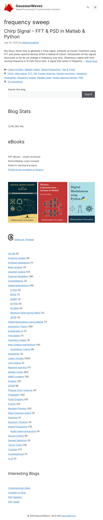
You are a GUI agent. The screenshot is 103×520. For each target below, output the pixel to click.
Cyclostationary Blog (19, 488)
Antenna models (17, 258)
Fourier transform (66, 73)
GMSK (13, 299)
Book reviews (15, 267)
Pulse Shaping (15, 399)
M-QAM (14, 308)
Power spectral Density (65, 77)
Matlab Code (44, 77)
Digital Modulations (18, 285)
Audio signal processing (23, 431)
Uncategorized (16, 454)
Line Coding (14, 363)
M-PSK (14, 303)
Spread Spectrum (17, 440)
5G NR (11, 253)
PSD (81, 77)
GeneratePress (68, 516)
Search (88, 94)
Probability (14, 395)
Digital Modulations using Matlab (25, 322)
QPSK (13, 317)
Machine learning (17, 367)
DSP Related (15, 497)
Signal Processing (50, 69)
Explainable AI (15, 331)
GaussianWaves (29, 6)
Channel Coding (16, 272)
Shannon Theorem (18, 422)
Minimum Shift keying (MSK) (25, 313)
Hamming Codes (17, 340)
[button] (88, 7)
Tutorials (12, 449)
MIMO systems (16, 376)
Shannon (13, 417)
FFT (30, 73)
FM (35, 73)
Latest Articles (15, 69)
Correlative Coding (20, 349)
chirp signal (21, 73)
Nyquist (12, 381)
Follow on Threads (23, 239)
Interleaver (13, 354)
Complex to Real (17, 492)
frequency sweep (26, 77)
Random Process (17, 408)
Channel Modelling (18, 276)
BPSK (13, 294)
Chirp (10, 73)
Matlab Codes (32, 69)
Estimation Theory (17, 326)
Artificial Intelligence (19, 262)
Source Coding (16, 436)
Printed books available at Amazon (26, 169)
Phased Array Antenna (20, 390)
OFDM (11, 385)
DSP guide (13, 501)
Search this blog (16, 89)
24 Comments (15, 81)
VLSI (10, 458)
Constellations (15, 281)
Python (12, 404)
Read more (91, 61)
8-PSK (13, 290)
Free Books (14, 335)
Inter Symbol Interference (21, 344)
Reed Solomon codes (19, 413)
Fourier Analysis (46, 73)
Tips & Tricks (68, 69)
